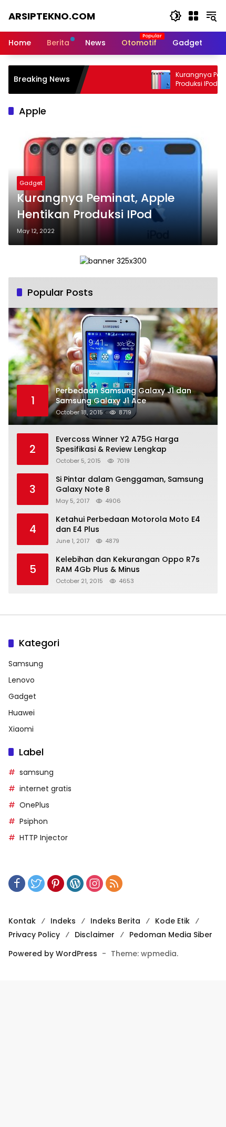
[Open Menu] (193, 15)
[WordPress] (75, 883)
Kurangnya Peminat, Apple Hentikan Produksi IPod (95, 206)
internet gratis (45, 788)
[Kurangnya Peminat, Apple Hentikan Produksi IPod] (143, 79)
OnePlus (34, 805)
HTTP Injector (43, 837)
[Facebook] (16, 883)
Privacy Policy (34, 934)
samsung (36, 772)
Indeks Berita (115, 921)
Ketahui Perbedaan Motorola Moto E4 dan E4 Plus (128, 524)
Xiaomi (21, 729)
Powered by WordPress (52, 953)
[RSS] (114, 883)
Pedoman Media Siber (170, 934)
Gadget (31, 183)
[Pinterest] (55, 883)
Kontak (22, 921)
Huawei (21, 712)
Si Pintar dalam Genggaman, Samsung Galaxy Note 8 (129, 484)
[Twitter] (36, 883)
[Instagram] (94, 883)
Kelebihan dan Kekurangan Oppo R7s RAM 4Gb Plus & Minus (128, 565)
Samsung (25, 663)
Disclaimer (95, 934)
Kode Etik (172, 921)
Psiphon (33, 821)
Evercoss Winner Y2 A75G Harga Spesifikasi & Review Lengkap (117, 444)
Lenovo (21, 680)
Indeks (63, 921)
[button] (175, 15)
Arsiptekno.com (51, 16)
